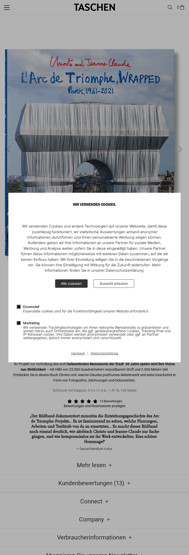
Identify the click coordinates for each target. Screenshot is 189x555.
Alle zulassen (71, 283)
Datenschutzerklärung (104, 353)
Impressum (78, 353)
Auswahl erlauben (114, 283)
